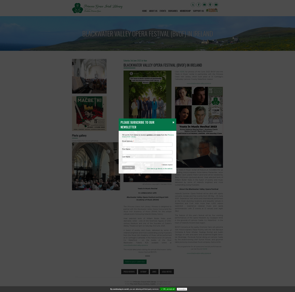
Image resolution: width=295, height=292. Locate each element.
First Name (126, 149)
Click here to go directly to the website (159, 168)
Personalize (182, 289)
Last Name (126, 157)
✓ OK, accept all (167, 289)
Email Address (128, 141)
